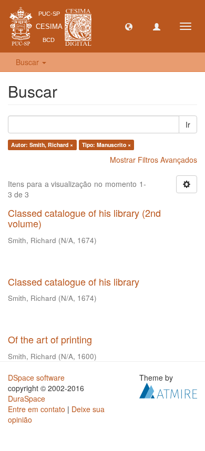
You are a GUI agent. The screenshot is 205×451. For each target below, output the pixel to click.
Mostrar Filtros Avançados (153, 159)
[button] (128, 26)
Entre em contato (36, 409)
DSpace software (36, 377)
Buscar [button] (28, 62)
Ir (188, 124)
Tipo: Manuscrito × (106, 145)
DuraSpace (26, 398)
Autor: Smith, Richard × (42, 145)
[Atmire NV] (168, 389)
